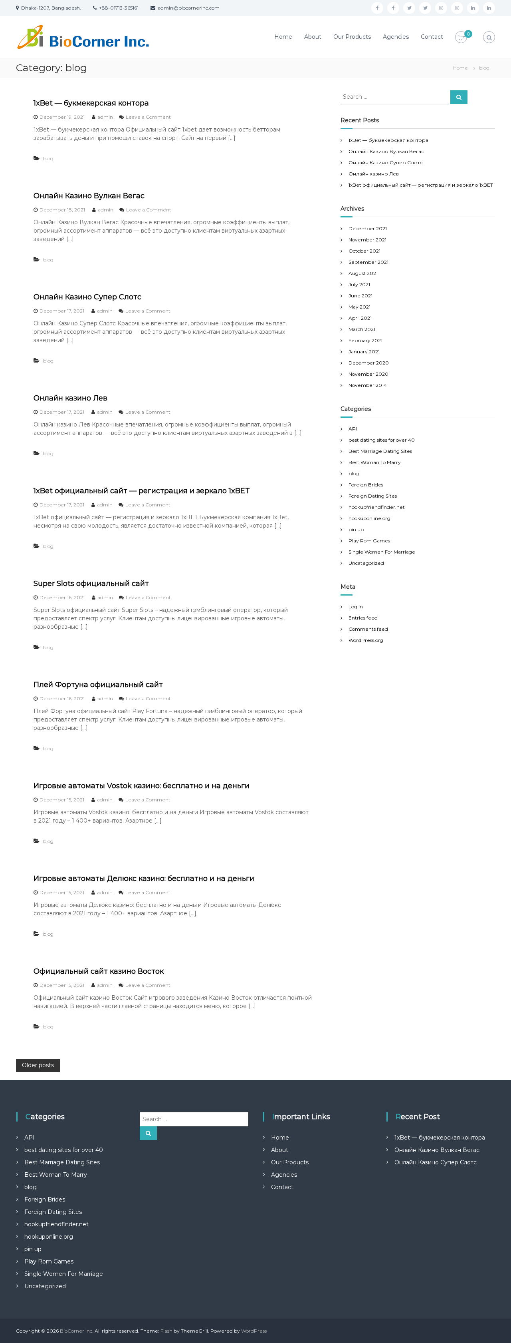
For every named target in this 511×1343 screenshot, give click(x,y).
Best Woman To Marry (375, 462)
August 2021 (363, 273)
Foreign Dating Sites (373, 496)
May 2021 (359, 307)
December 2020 (369, 363)
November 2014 (368, 385)
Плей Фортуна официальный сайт (98, 684)
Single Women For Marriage (382, 552)
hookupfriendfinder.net (377, 507)
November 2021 (367, 240)
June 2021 (360, 296)
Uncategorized (366, 563)
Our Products (352, 36)
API (353, 429)
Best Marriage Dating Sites (380, 451)
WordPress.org (366, 640)
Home (283, 36)
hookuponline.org (369, 518)
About (312, 36)
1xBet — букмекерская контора (91, 103)
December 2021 (368, 228)
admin (105, 117)
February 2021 (365, 340)
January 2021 (364, 352)
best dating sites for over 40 (382, 440)
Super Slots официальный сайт (91, 583)
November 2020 (368, 374)
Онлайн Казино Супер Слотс (87, 297)
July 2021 (359, 284)
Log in (356, 607)
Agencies (396, 36)
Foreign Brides (366, 485)
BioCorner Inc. (76, 1331)
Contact (432, 36)
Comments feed (368, 629)
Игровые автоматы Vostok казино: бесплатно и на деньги (142, 785)
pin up (356, 529)
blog (48, 158)
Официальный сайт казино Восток (99, 971)
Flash (166, 1331)
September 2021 (368, 262)
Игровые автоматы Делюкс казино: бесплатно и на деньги (144, 878)
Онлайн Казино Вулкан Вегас (89, 195)
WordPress (254, 1331)
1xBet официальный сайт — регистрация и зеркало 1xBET (142, 490)
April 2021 (360, 318)
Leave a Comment (148, 117)
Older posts (38, 1065)
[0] (461, 37)
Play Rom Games (369, 541)
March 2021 (362, 329)
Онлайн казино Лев (70, 398)
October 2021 (364, 251)
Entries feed (363, 618)
